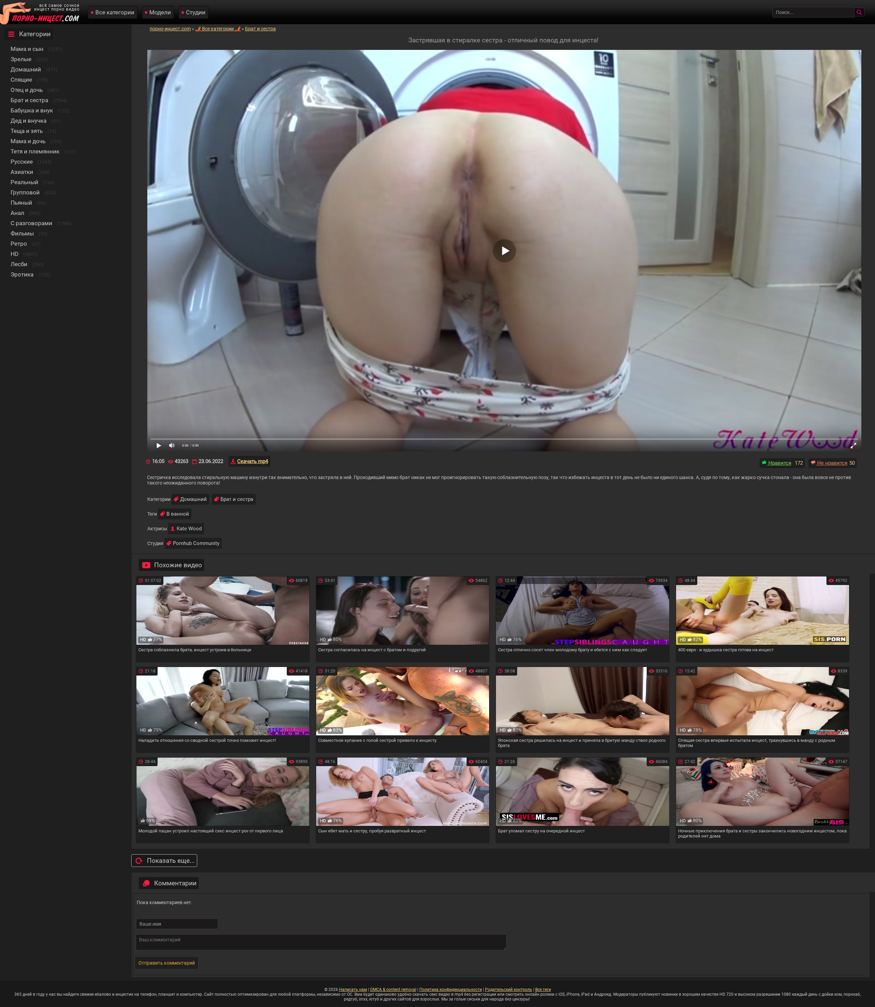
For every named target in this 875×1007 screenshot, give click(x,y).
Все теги (543, 989)
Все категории (114, 12)
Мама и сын (27, 48)
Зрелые (21, 59)
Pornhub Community (196, 543)
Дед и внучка (28, 120)
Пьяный (21, 202)
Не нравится (831, 463)
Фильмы (22, 233)
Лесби (19, 264)
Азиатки (22, 171)
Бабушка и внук (32, 110)
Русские (22, 161)
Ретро (19, 243)
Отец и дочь (27, 89)
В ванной (177, 514)
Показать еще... (171, 861)
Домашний (26, 69)
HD (14, 253)
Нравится (779, 463)
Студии (195, 12)
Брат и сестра (29, 100)
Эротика (22, 274)
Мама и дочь (28, 141)
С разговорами (31, 223)
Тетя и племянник (35, 151)
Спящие (21, 79)
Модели (160, 12)
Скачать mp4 (252, 461)
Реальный (24, 182)
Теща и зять (27, 130)
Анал (17, 212)
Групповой (25, 192)
